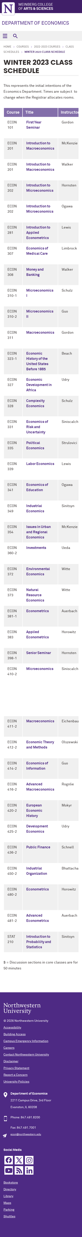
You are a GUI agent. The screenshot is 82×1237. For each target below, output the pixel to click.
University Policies (16, 1081)
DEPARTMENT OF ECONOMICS (35, 23)
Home (7, 47)
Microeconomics (39, 669)
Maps (7, 1203)
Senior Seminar (38, 653)
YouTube (8, 1170)
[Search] (15, 36)
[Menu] (5, 36)
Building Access (14, 1034)
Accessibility (12, 1027)
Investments (36, 548)
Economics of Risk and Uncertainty (37, 427)
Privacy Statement (16, 1068)
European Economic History (34, 811)
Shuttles (9, 1216)
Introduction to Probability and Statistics (38, 942)
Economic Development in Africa (39, 385)
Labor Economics (40, 464)
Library (8, 1196)
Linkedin (29, 1170)
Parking (8, 1209)
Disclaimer (10, 1061)
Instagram (29, 1160)
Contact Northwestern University (26, 1054)
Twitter (19, 1160)
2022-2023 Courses (47, 47)
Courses (23, 47)
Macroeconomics (40, 332)
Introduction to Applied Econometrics (38, 233)
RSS (19, 1170)
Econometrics (37, 611)
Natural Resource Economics (35, 595)
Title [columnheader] (29, 112)
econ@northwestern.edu (25, 1134)
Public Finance (38, 847)
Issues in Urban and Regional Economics (38, 532)
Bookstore (10, 1182)
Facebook (8, 1160)
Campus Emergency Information (25, 1041)
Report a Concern (15, 1074)
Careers (8, 1047)
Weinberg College (35, 6)
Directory (9, 1189)
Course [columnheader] (13, 112)
